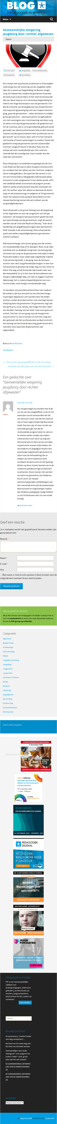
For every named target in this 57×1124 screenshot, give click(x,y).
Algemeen (7, 638)
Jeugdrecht (8, 669)
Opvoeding (7, 699)
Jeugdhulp (25, 70)
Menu (5, 19)
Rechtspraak (9, 75)
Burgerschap (8, 643)
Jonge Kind (7, 673)
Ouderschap (8, 703)
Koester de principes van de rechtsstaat (31, 366)
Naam (3, 558)
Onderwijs (7, 690)
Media (5, 681)
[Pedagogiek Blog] (28, 8)
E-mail (4, 563)
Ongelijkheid (8, 694)
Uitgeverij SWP (26, 1118)
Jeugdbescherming (11, 660)
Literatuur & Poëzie (11, 677)
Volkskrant (17, 343)
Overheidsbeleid (40, 70)
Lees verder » (25, 1002)
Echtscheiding (9, 651)
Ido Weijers (26, 75)
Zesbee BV (49, 1118)
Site (2, 569)
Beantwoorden (26, 505)
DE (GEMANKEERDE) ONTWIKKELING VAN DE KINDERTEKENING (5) (18, 1066)
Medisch (6, 686)
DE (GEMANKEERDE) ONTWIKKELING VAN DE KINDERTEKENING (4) (18, 1077)
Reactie (4, 538)
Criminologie (8, 647)
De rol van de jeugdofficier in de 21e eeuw (27, 362)
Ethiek (5, 656)
